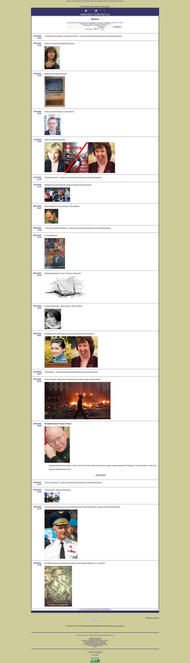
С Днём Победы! (51, 235)
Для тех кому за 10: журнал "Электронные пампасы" (95, 644)
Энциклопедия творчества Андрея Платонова (95, 642)
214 (90, 609)
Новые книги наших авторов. (56, 73)
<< (79, 609)
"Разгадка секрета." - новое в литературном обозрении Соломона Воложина (73, 482)
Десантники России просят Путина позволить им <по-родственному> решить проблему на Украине (82, 507)
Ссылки (100, 635)
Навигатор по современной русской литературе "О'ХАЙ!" (95, 640)
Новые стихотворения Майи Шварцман (59, 43)
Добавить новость (152, 618)
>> (111, 609)
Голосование (112, 1)
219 (105, 609)
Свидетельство (92, 22)
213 (87, 609)
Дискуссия (120, 1)
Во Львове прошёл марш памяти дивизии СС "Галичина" (75, 563)
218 (102, 609)
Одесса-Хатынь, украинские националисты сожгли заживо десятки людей (72, 379)
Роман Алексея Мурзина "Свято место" (59, 111)
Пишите (87, 1)
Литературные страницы (95, 638)
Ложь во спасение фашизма (55, 139)
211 (81, 609)
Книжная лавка (102, 1)
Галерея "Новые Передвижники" (95, 645)
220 (108, 609)
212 (84, 609)
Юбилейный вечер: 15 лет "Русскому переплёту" (63, 273)
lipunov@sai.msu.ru (117, 626)
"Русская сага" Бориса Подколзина (58, 490)
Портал (69, 1)
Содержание (76, 1)
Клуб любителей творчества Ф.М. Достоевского (95, 641)
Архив (95, 635)
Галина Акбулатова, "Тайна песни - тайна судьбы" (63, 306)
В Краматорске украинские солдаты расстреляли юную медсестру (69, 333)
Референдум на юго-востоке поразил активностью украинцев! (68, 185)
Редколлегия (80, 635)
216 (96, 609)
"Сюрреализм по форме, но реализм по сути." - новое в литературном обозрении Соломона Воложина (83, 36)
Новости (93, 1)
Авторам (91, 635)
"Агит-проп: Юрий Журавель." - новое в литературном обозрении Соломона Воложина (78, 228)
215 (93, 609)
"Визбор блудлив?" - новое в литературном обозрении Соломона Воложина (73, 177)
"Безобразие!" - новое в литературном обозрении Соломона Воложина (71, 372)
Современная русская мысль (95, 639)
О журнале (85, 635)
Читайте (52, 469)
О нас (82, 1)
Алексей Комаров (97, 652)
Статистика (105, 635)
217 (99, 609)
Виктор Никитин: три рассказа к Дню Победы (62, 206)
